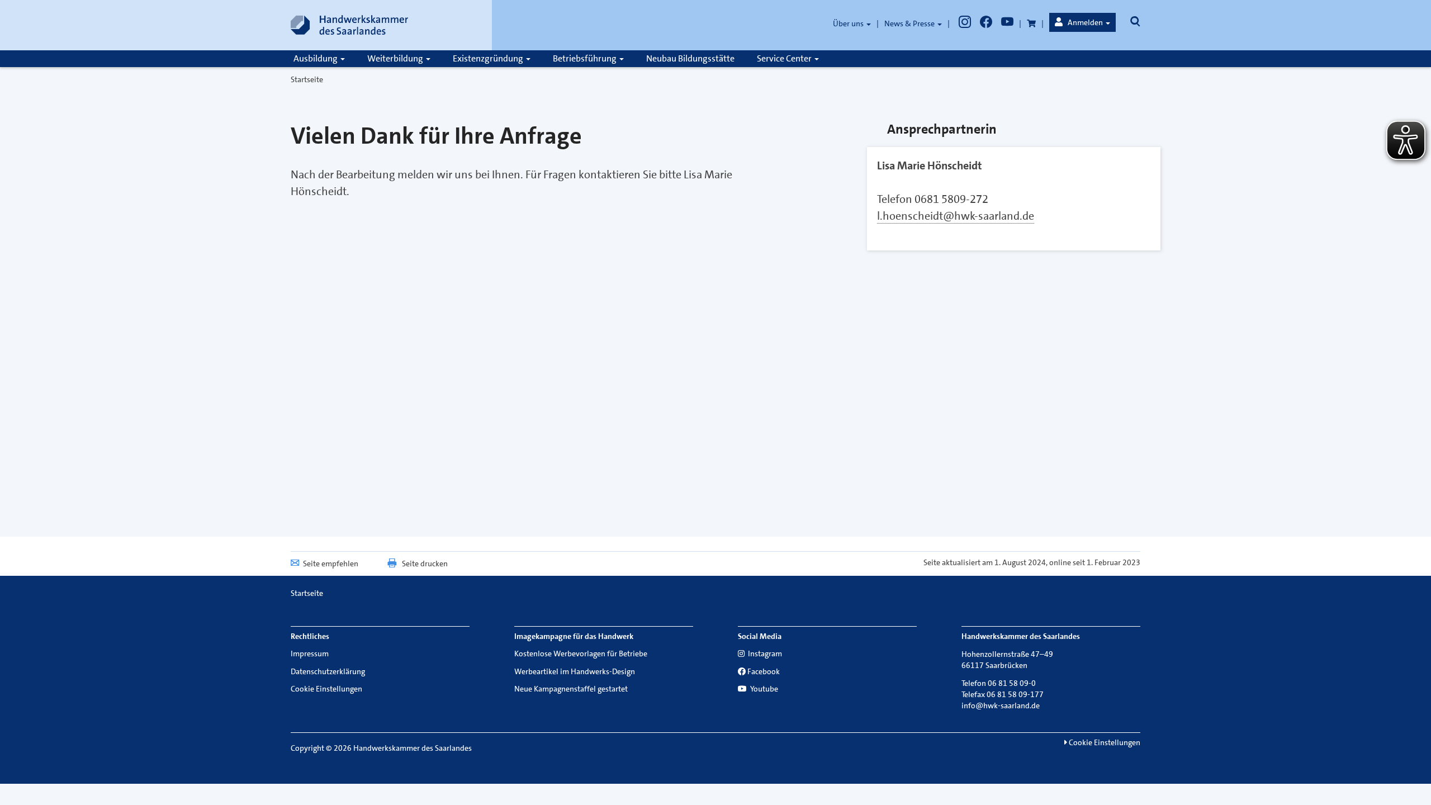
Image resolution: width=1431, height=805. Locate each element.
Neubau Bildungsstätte (690, 58)
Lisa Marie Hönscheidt (929, 165)
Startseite (307, 79)
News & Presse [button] (910, 23)
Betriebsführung (585, 58)
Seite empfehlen (330, 563)
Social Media (759, 636)
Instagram (764, 653)
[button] (1082, 22)
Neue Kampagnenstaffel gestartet (571, 689)
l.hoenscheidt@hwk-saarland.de (955, 216)
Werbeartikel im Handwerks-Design (574, 671)
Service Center (785, 58)
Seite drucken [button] (425, 563)
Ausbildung (316, 58)
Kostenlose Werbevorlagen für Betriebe (580, 653)
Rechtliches (310, 636)
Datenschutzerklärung (328, 671)
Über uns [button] (849, 23)
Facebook (763, 671)
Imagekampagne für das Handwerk (573, 636)
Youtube (763, 689)
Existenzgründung (489, 58)
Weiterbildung (396, 58)
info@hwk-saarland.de (1000, 705)
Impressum (310, 653)
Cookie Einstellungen (326, 689)
